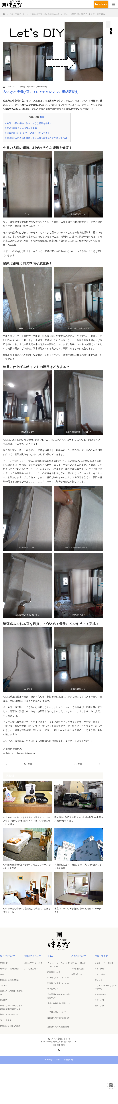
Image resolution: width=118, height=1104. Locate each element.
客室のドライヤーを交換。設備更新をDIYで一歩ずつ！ (78, 910)
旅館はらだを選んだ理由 (10, 1026)
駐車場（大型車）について (58, 983)
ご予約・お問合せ (78, 963)
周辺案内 (4, 1000)
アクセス (4, 985)
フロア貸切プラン (31, 969)
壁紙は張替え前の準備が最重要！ (22, 128)
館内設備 (4, 963)
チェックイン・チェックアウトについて (58, 964)
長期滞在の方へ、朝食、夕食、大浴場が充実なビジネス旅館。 (78, 866)
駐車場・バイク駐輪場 (9, 969)
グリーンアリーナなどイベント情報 (106, 987)
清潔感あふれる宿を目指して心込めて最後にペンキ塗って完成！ (37, 138)
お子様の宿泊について (56, 1012)
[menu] (113, 4)
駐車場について (53, 972)
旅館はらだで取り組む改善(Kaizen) (33, 87)
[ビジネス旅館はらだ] (59, 948)
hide (42, 117)
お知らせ (98, 980)
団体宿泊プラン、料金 (33, 963)
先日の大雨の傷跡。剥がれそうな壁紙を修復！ (28, 123)
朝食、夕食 (99, 1006)
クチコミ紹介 (100, 974)
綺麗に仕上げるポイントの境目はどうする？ (27, 133)
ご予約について (78, 956)
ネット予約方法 (77, 969)
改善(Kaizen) (100, 994)
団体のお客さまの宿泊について (58, 1005)
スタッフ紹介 (5, 1020)
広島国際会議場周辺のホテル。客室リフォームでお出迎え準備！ (26, 866)
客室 (2, 974)
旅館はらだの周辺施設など (58, 1027)
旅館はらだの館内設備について (58, 1019)
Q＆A (50, 956)
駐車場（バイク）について (58, 978)
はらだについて (7, 956)
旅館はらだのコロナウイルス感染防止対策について (11, 1007)
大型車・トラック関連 (104, 963)
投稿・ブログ (101, 956)
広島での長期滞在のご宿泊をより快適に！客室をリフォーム (26, 910)
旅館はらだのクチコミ (9, 1014)
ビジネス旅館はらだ (64, 1060)
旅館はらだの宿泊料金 (9, 980)
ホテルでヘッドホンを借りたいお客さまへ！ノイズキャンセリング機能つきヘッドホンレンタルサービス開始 (26, 820)
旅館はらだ (17, 749)
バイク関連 (99, 969)
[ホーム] (4, 13)
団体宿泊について (32, 956)
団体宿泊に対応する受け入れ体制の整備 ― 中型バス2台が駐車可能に (78, 819)
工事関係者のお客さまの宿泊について (58, 996)
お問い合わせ (76, 974)
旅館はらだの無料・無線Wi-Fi (11, 992)
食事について (53, 989)
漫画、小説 (99, 1000)
